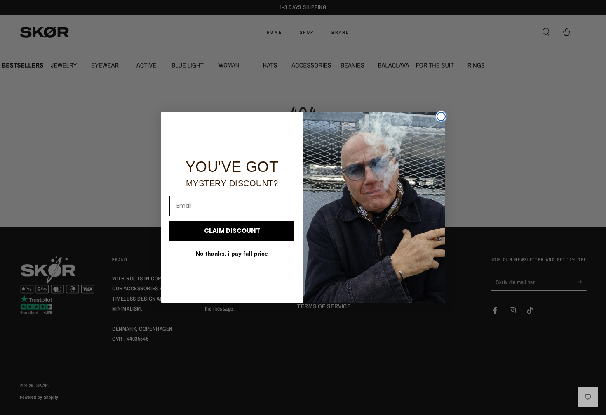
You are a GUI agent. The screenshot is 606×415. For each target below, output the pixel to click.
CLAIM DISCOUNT (232, 230)
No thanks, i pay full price (232, 253)
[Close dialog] (441, 116)
